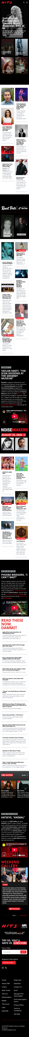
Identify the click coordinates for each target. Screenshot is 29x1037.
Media (4, 1001)
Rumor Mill (6, 983)
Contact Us (18, 987)
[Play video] (7, 96)
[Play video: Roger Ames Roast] (7, 226)
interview (20, 393)
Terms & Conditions (18, 1009)
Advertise (17, 983)
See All (24, 775)
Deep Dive (17, 980)
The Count (5, 1004)
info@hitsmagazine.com (9, 1030)
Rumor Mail (6, 948)
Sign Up (23, 952)
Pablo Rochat (24, 596)
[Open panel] (27, 2)
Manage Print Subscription (18, 995)
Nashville (5, 1011)
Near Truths (6, 990)
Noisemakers (6, 997)
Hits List (5, 994)
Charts (4, 987)
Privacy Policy (19, 1005)
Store (16, 990)
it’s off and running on (15, 594)
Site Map (17, 1014)
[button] (24, 915)
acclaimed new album (19, 590)
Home (4, 980)
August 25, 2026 (12, 434)
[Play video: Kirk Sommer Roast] (21, 226)
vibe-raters (7, 775)
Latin (3, 1007)
